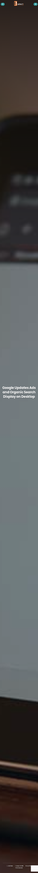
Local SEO (29, 865)
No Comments (20, 867)
